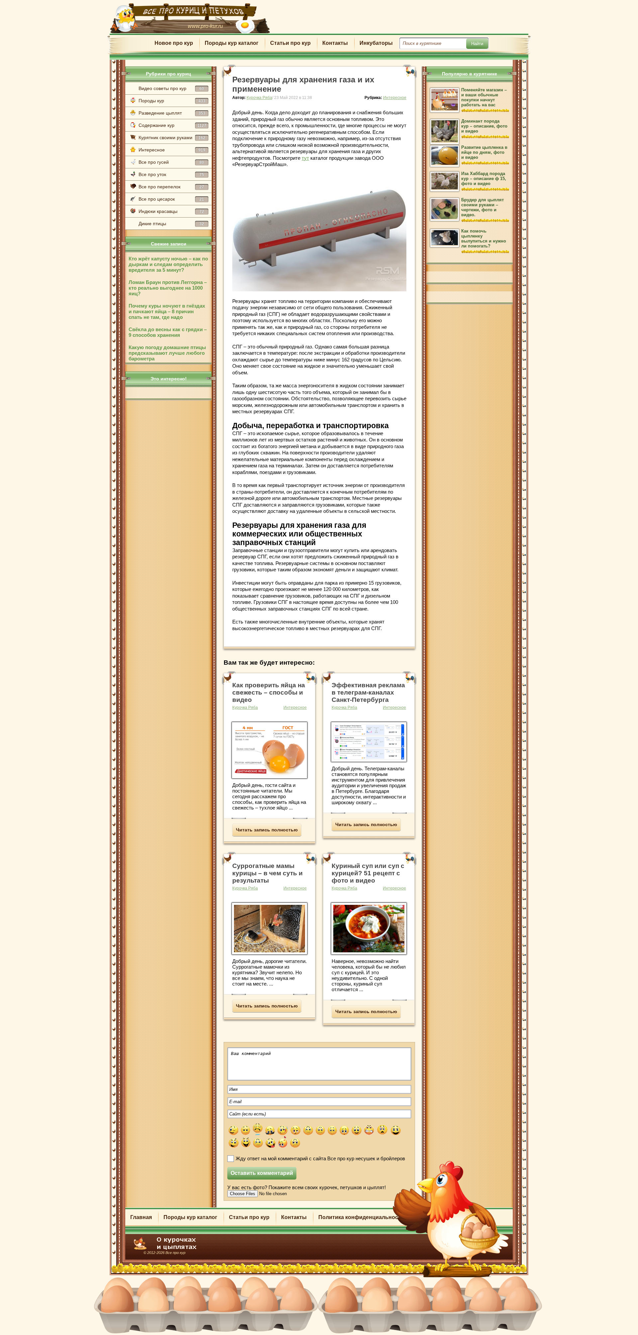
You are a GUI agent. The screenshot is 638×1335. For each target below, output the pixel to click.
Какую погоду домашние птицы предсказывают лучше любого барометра (167, 352)
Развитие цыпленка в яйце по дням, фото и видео (484, 152)
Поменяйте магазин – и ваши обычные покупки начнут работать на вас (484, 97)
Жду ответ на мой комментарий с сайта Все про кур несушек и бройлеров (320, 1158)
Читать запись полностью (267, 829)
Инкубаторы (376, 43)
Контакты (335, 43)
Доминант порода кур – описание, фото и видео (484, 126)
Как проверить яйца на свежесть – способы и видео (268, 692)
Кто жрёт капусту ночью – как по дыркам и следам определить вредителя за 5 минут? (168, 264)
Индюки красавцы (171, 211)
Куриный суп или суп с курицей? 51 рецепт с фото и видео (368, 873)
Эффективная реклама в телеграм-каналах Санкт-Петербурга (368, 692)
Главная (141, 1217)
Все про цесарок (171, 199)
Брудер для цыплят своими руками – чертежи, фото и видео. (482, 207)
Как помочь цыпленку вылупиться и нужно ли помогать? (483, 238)
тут (305, 158)
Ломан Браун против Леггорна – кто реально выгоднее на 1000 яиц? (168, 287)
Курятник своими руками (172, 137)
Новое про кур (174, 43)
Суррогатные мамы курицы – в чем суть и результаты (267, 873)
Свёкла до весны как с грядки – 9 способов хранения (168, 332)
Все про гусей (171, 162)
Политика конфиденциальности (361, 1217)
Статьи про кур (290, 43)
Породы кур (172, 100)
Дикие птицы (171, 223)
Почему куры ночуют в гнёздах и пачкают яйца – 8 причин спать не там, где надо (167, 311)
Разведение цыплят (172, 113)
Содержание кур (172, 125)
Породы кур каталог (232, 43)
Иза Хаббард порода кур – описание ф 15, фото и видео (483, 178)
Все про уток (171, 174)
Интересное (172, 149)
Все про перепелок (171, 186)
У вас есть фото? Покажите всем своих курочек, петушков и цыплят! (306, 1187)
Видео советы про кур (171, 88)
